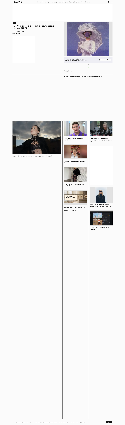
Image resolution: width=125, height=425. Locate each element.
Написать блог (105, 60)
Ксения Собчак (41, 2)
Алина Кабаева (63, 2)
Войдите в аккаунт (72, 77)
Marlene (70, 71)
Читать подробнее (80, 422)
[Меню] (112, 2)
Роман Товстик (85, 2)
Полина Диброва (74, 2)
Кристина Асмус (52, 2)
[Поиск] (109, 2)
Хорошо (109, 422)
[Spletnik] (17, 2)
